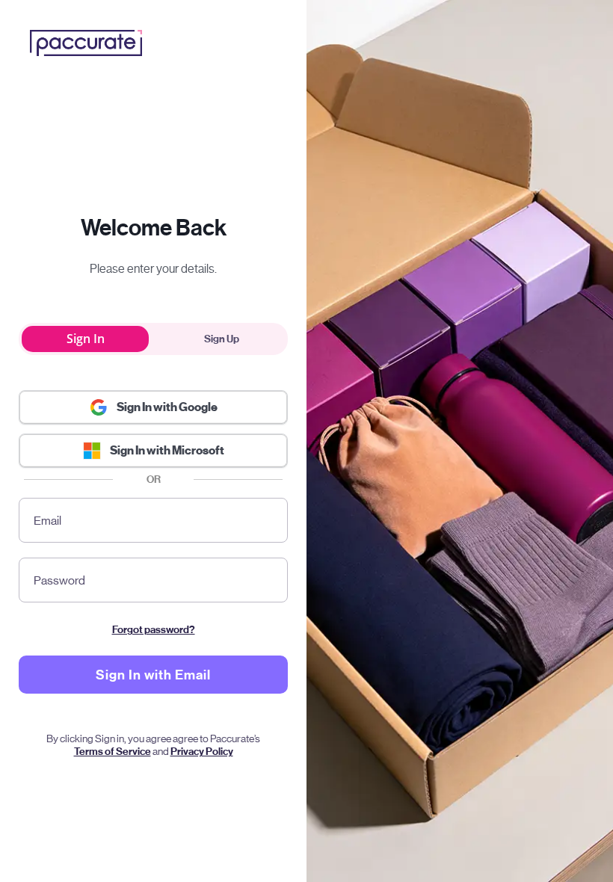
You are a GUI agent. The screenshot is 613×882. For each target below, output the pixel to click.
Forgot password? (153, 629)
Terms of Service (112, 751)
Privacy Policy (201, 751)
